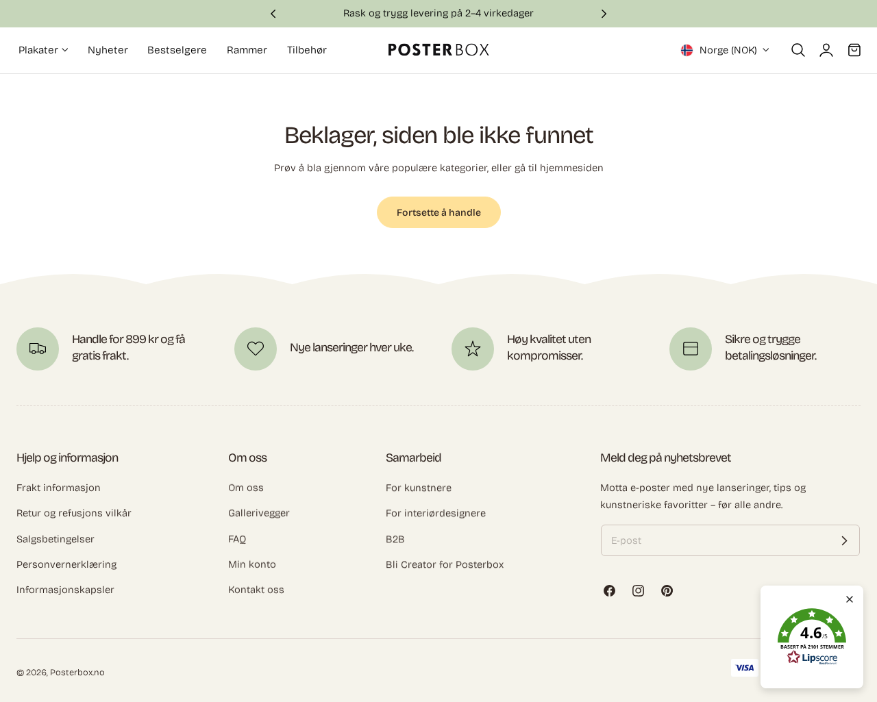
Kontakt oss (256, 590)
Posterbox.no (77, 672)
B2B (395, 539)
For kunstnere (419, 487)
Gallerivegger (259, 513)
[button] (798, 50)
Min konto (252, 564)
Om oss (246, 487)
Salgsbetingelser (55, 539)
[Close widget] (849, 599)
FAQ (237, 539)
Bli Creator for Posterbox (445, 564)
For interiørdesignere (436, 513)
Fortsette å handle (439, 212)
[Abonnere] (844, 540)
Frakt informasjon (58, 487)
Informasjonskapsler (65, 590)
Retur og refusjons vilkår (74, 513)
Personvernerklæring (66, 564)
